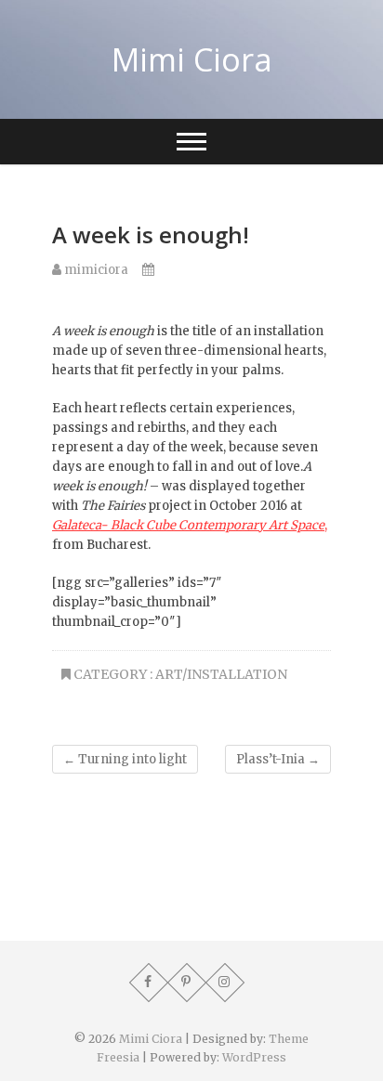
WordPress (254, 1057)
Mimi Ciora (192, 59)
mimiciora (94, 270)
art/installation (221, 674)
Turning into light (125, 759)
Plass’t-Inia (278, 759)
